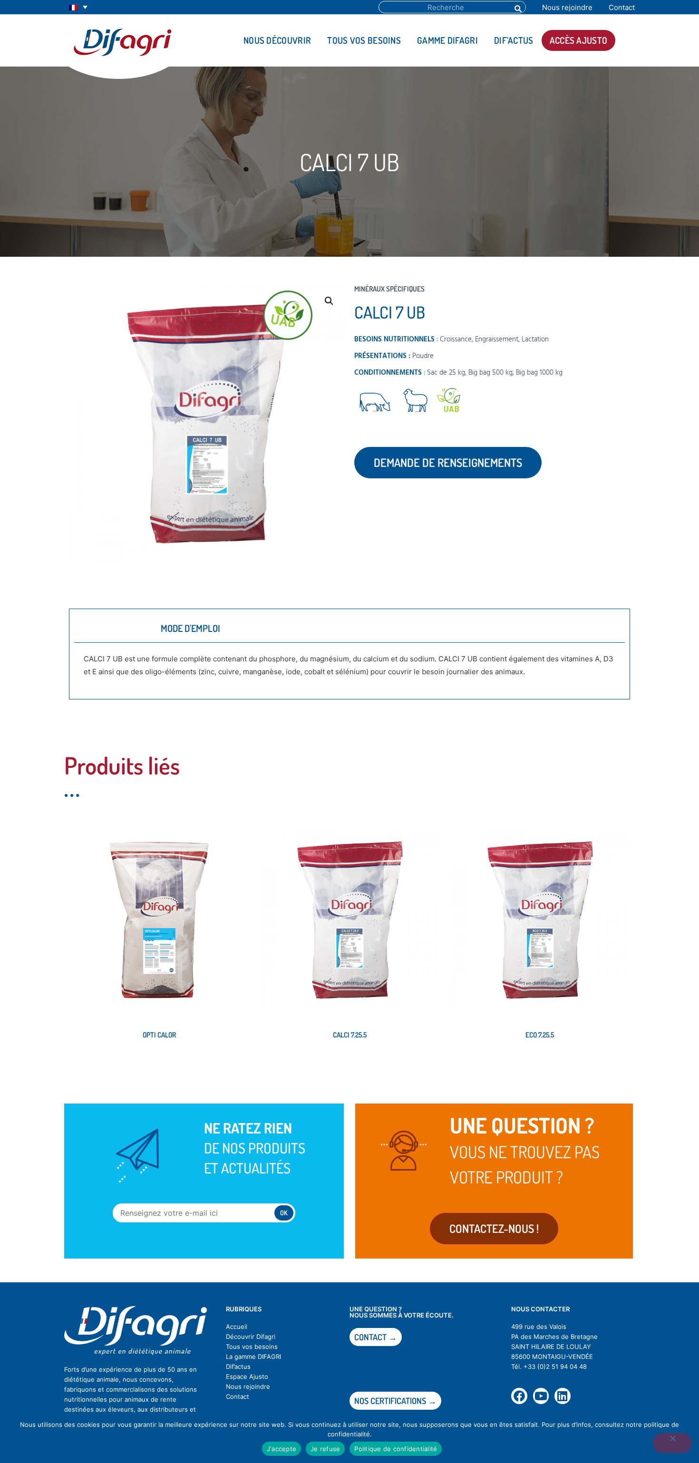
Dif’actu (236, 1366)
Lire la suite (96, 1067)
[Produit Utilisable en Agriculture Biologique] (449, 402)
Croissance (456, 339)
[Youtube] (541, 1396)
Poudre (423, 356)
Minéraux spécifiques (389, 288)
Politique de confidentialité (395, 1449)
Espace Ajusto (247, 1376)
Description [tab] (111, 628)
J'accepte (281, 1449)
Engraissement (496, 339)
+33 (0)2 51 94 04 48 (555, 1366)
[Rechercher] (517, 7)
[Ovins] (415, 402)
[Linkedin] (562, 1396)
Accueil (236, 1326)
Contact (622, 7)
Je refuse (325, 1449)
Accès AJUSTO (579, 40)
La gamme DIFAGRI (253, 1356)
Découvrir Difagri (250, 1336)
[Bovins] (374, 402)
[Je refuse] (672, 1443)
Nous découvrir (277, 40)
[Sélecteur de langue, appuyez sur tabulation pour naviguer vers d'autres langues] (78, 7)
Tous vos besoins (364, 40)
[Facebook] (519, 1396)
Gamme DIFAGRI (447, 40)
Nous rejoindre (567, 7)
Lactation (535, 339)
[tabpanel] (349, 668)
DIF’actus (514, 40)
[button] (329, 301)
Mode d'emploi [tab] (190, 628)
